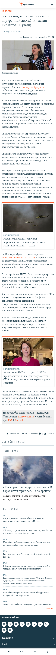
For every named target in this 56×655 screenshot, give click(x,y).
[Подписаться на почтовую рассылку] (10, 630)
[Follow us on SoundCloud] (40, 624)
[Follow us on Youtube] (16, 624)
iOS (10, 420)
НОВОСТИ (10, 509)
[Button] (26, 37)
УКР (34, 652)
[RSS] (46, 624)
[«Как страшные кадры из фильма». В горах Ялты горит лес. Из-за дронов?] (28, 470)
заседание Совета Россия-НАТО (18, 258)
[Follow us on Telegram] (34, 624)
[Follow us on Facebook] (4, 624)
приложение (26, 416)
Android (19, 420)
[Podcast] (4, 630)
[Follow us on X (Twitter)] (10, 624)
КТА (21, 652)
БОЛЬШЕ (49, 609)
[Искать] (47, 651)
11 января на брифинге (33, 87)
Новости (7, 11)
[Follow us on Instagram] (22, 624)
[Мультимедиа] (9, 651)
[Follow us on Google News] (28, 624)
